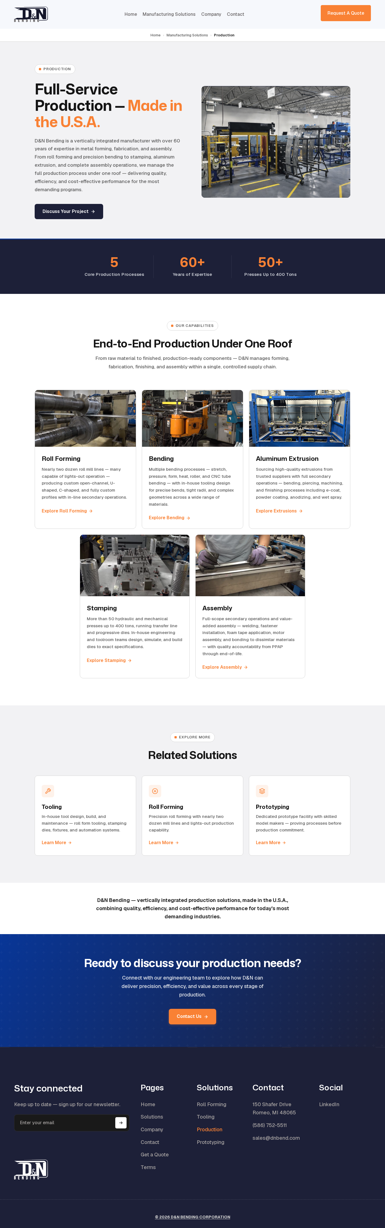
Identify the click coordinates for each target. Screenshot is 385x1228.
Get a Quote (155, 1154)
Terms (148, 1167)
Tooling (205, 1116)
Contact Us (189, 1016)
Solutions (152, 1116)
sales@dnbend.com (276, 1138)
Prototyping (210, 1142)
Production (209, 1129)
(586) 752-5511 (270, 1125)
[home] (31, 14)
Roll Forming (211, 1104)
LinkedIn (329, 1104)
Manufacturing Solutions (169, 14)
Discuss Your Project (65, 211)
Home (131, 14)
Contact (235, 14)
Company (211, 14)
